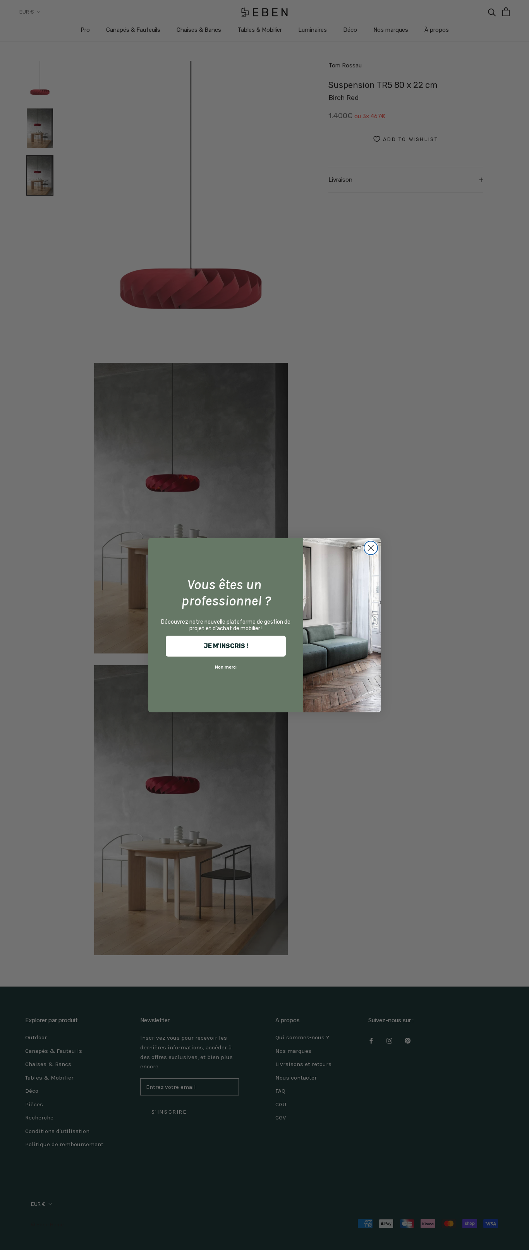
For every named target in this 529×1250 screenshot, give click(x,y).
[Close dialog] (371, 548)
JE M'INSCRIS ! (226, 646)
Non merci (226, 667)
